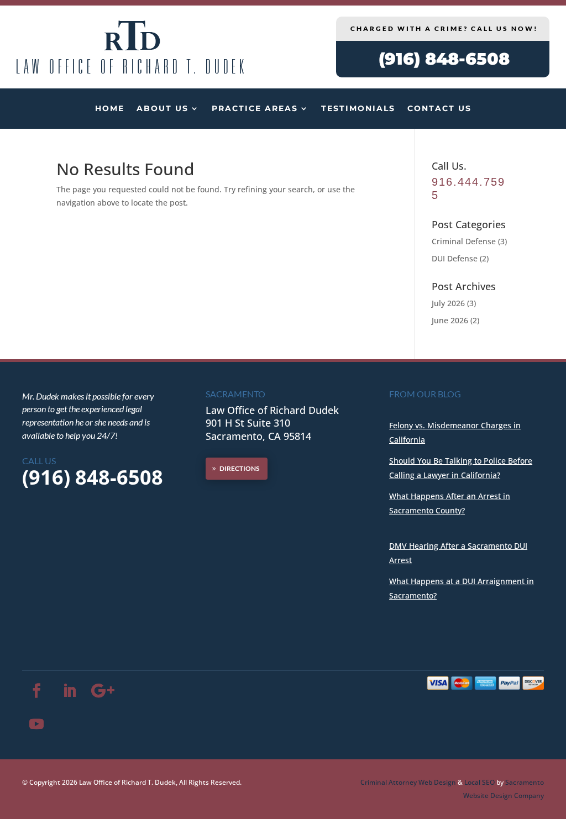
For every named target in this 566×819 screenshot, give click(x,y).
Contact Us (439, 108)
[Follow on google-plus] (102, 690)
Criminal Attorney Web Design (408, 782)
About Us (162, 108)
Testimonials (358, 108)
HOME (109, 108)
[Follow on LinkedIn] (69, 690)
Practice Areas (255, 108)
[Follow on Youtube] (36, 724)
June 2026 (450, 320)
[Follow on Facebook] (36, 690)
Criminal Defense (464, 241)
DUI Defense (455, 258)
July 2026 (448, 303)
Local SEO (479, 782)
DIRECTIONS (239, 468)
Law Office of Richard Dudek (272, 410)
